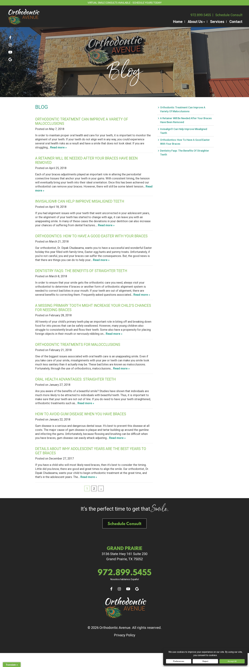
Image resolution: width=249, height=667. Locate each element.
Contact (235, 22)
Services (217, 22)
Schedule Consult (228, 15)
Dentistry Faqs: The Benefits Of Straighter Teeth (81, 271)
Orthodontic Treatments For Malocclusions (77, 345)
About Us (195, 22)
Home (178, 22)
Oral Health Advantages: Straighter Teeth (75, 379)
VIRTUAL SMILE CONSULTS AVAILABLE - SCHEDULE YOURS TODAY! (125, 2)
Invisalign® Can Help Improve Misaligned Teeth (79, 201)
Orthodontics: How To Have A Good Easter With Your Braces (91, 236)
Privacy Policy (124, 635)
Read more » (58, 147)
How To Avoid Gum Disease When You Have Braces (80, 414)
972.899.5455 (200, 15)
